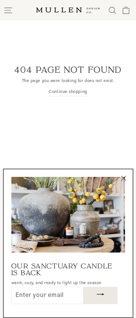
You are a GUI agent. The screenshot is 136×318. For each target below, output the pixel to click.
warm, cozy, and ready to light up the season (56, 283)
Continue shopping (68, 92)
